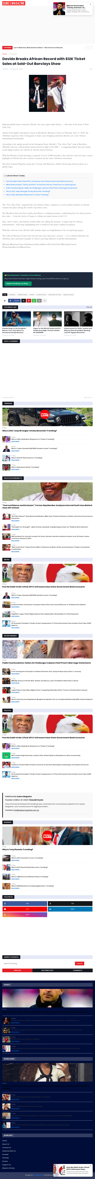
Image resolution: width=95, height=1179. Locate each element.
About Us (5, 1144)
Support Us (6, 1165)
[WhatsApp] (34, 301)
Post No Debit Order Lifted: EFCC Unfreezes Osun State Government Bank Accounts (39, 181)
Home (4, 54)
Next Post (88, 397)
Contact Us (6, 1147)
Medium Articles (8, 1168)
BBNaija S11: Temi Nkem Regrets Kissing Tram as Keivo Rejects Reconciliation (44, 48)
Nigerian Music (68, 295)
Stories (5, 1161)
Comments (77, 970)
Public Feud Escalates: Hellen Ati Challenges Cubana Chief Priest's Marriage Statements (41, 188)
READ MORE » (15, 441)
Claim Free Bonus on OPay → (18, 283)
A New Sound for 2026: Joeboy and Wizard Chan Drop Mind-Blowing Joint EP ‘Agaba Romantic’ (78, 330)
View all (89, 307)
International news (55, 295)
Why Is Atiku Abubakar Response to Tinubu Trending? (27, 195)
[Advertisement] (47, 25)
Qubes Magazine (24, 796)
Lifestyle (5, 1158)
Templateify (38, 1175)
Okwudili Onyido (36, 800)
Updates (17, 970)
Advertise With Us (9, 1151)
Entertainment (41, 295)
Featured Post (47, 970)
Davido (32, 295)
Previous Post (8, 397)
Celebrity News (22, 295)
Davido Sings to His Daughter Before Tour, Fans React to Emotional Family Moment (14, 330)
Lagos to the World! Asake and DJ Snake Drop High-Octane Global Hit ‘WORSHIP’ (47, 330)
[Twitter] (23, 301)
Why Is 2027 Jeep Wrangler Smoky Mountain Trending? (28, 191)
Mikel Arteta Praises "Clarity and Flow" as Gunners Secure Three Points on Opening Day (41, 184)
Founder (5, 1154)
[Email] (39, 301)
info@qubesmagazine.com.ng (26, 810)
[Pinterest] (29, 301)
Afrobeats (13, 54)
